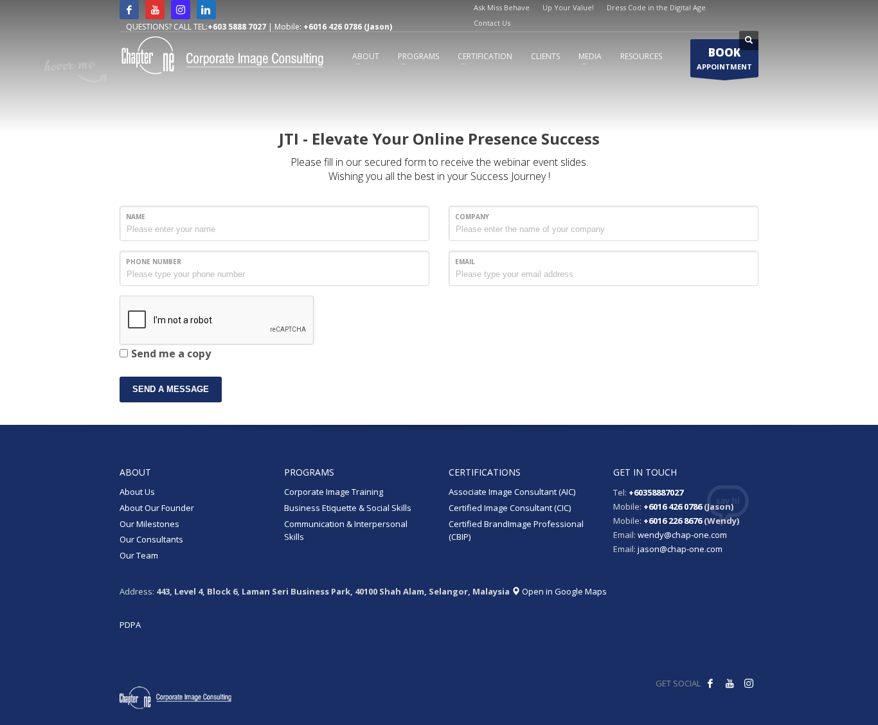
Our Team (139, 555)
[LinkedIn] (206, 9)
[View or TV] (729, 683)
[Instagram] (180, 9)
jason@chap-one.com (680, 549)
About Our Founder (157, 508)
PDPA (130, 625)
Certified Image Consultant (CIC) (510, 508)
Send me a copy (171, 353)
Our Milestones (149, 524)
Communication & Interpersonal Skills (346, 530)
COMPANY (472, 216)
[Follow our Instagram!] (748, 683)
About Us (137, 491)
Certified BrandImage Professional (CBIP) (516, 530)
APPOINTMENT (724, 58)
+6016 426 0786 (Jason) (347, 26)
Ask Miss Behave (502, 7)
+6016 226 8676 (672, 520)
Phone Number (153, 261)
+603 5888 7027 (237, 26)
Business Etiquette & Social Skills (347, 508)
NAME (135, 216)
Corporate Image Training (333, 491)
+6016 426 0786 (672, 506)
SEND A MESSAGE (170, 389)
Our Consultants (151, 539)
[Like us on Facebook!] (710, 683)
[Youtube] (155, 9)
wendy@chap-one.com (682, 535)
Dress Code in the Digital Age (656, 7)
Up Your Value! (568, 7)
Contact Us (492, 23)
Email (465, 261)
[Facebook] (129, 9)
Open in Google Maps (563, 591)
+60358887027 (656, 492)
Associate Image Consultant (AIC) (512, 491)
